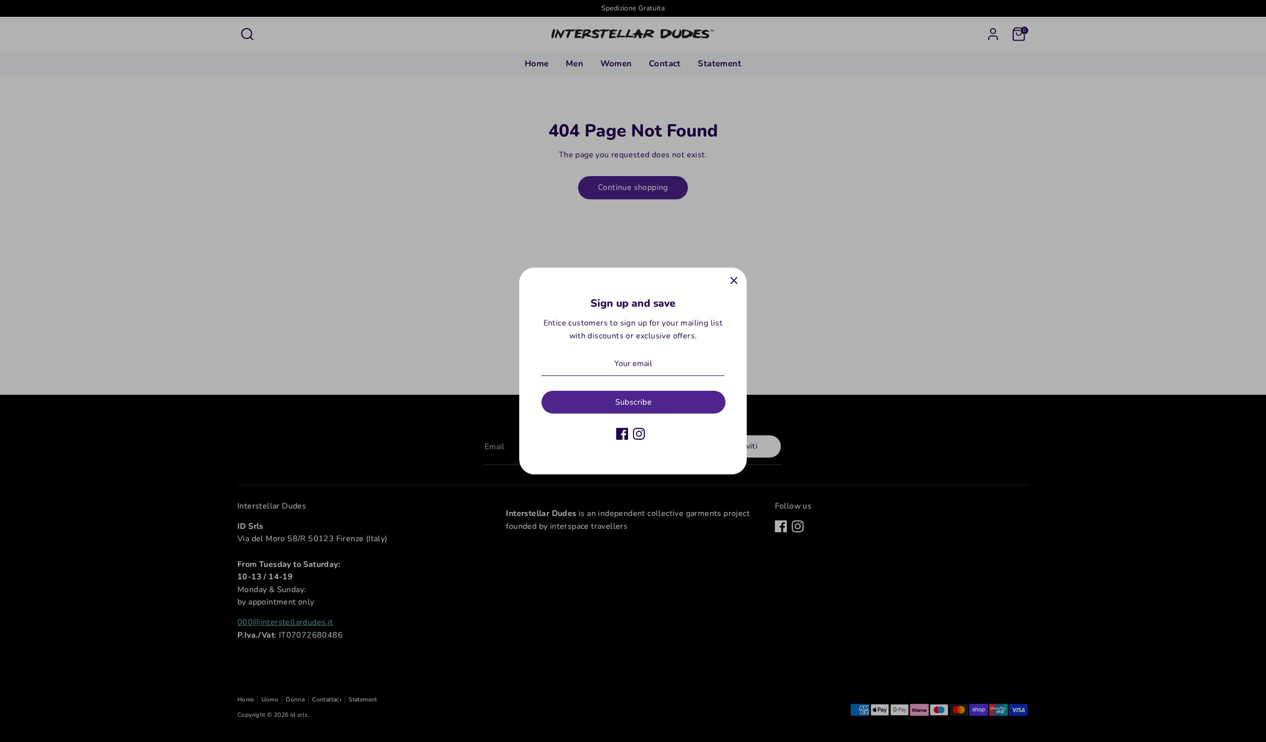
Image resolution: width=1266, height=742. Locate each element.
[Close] (734, 280)
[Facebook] (622, 434)
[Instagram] (639, 434)
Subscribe (633, 402)
